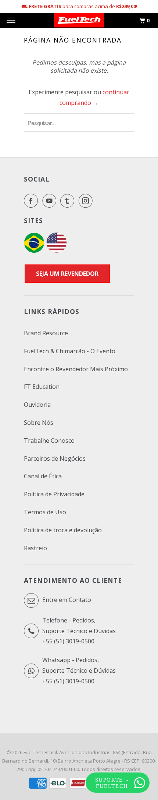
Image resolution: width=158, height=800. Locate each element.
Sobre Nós (38, 423)
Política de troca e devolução (63, 530)
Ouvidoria (37, 405)
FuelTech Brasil (40, 752)
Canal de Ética (43, 476)
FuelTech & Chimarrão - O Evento (69, 351)
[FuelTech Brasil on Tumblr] (68, 201)
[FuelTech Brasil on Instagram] (87, 201)
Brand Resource (46, 333)
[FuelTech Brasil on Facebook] (32, 201)
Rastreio (35, 548)
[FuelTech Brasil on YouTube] (50, 201)
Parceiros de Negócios (55, 458)
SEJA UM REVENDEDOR (67, 274)
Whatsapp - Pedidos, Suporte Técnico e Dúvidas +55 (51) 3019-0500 (79, 670)
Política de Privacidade (54, 494)
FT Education (42, 387)
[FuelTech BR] (34, 250)
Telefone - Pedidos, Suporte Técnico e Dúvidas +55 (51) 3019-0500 (79, 631)
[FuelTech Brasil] (79, 20)
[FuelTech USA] (56, 250)
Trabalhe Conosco (49, 440)
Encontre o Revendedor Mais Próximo (76, 369)
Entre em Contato (66, 600)
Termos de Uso (45, 512)
